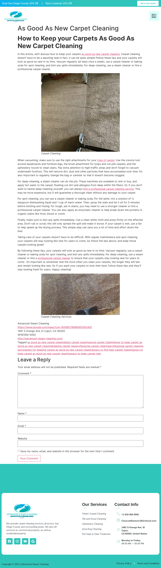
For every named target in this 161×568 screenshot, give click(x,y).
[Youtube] (25, 541)
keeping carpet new (64, 346)
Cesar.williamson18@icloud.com (139, 520)
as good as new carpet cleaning (101, 54)
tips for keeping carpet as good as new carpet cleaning (60, 349)
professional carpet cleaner (54, 258)
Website (22, 438)
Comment (24, 373)
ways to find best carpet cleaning (113, 349)
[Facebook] (9, 541)
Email (22, 426)
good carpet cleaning (102, 342)
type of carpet (105, 160)
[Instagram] (17, 541)
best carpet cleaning (77, 342)
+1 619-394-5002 (130, 514)
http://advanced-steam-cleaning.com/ (40, 338)
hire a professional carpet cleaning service (108, 188)
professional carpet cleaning (93, 346)
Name (22, 413)
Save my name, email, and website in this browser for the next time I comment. (67, 451)
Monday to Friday (131, 540)
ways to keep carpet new (86, 353)
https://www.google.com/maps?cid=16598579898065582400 (55, 327)
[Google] (33, 541)
